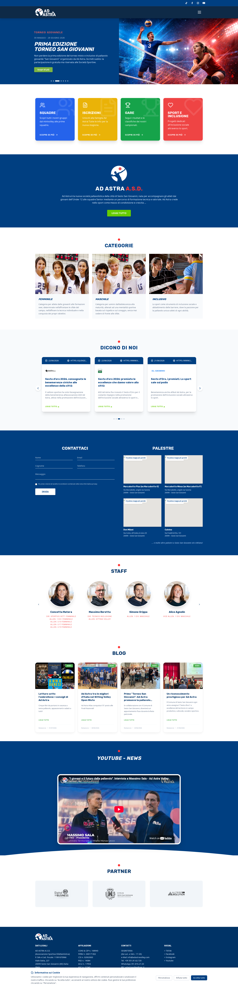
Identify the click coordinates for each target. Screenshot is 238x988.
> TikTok (167, 950)
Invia (45, 491)
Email (79, 457)
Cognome (39, 466)
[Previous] (38, 388)
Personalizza (164, 977)
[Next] (200, 388)
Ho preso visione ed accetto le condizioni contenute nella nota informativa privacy (67, 484)
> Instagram (169, 957)
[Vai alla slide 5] (63, 80)
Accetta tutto (199, 977)
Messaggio (40, 474)
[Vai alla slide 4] (61, 80)
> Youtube (168, 960)
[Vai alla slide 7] (67, 80)
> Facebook (169, 954)
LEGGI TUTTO (52, 406)
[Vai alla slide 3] (57, 80)
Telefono (81, 466)
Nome (38, 457)
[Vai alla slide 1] (51, 80)
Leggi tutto (119, 213)
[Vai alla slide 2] (53, 80)
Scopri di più (43, 69)
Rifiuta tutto (181, 977)
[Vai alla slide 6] (65, 80)
